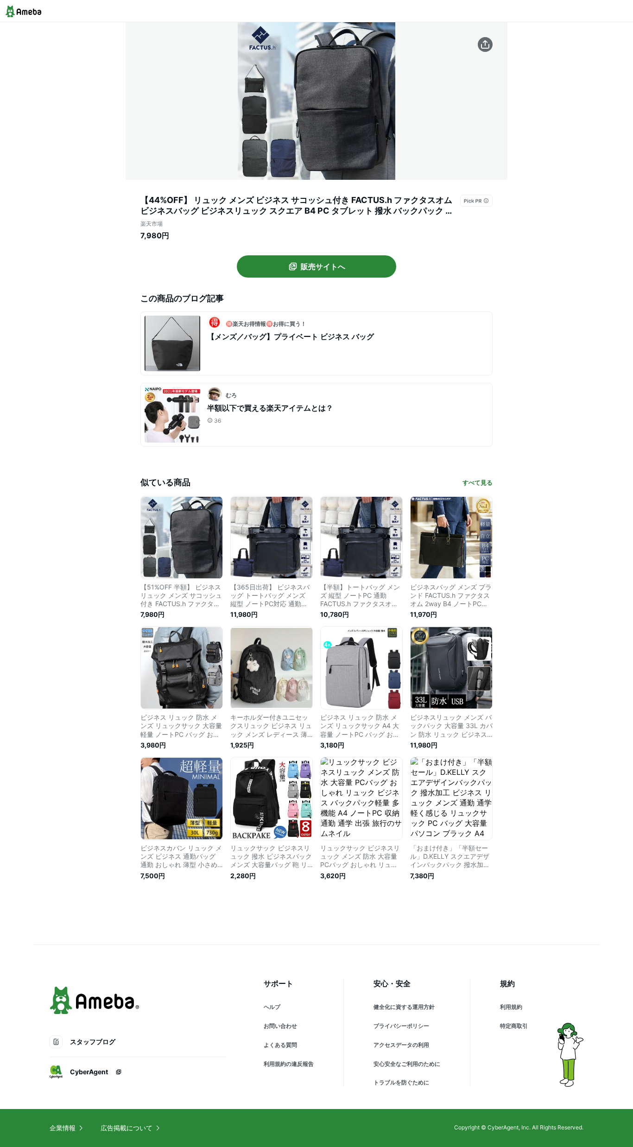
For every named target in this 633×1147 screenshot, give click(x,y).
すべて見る (477, 482)
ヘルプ (272, 1006)
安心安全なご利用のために (406, 1063)
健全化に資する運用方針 (404, 1006)
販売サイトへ (323, 266)
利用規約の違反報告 (289, 1063)
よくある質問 (280, 1044)
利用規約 (511, 1006)
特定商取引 (514, 1025)
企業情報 (63, 1128)
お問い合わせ (280, 1025)
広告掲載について (126, 1128)
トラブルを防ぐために (401, 1082)
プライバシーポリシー (401, 1025)
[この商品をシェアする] (485, 44)
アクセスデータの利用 (401, 1044)
